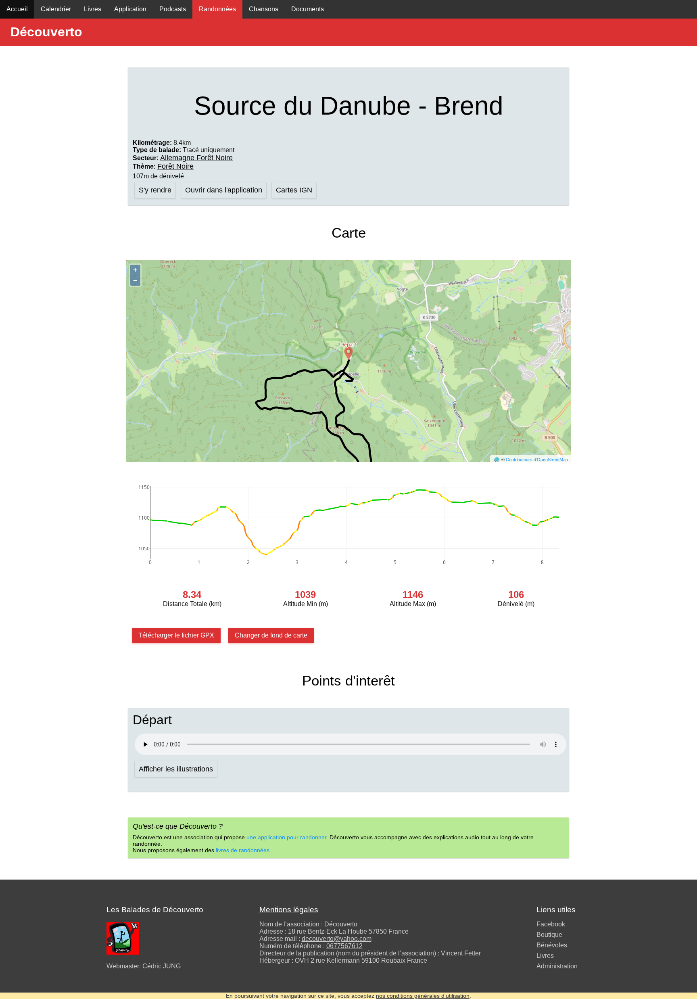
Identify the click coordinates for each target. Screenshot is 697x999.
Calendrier (56, 9)
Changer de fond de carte (271, 635)
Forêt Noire (175, 166)
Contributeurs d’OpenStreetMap (537, 459)
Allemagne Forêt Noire (196, 158)
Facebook (550, 924)
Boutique (549, 934)
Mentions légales (288, 909)
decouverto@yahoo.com (336, 938)
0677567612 (344, 946)
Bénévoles (551, 945)
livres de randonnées (242, 850)
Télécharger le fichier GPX (176, 635)
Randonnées (217, 9)
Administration (557, 966)
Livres (92, 9)
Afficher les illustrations (176, 769)
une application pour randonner (286, 837)
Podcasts (172, 9)
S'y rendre (155, 190)
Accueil (17, 9)
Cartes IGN (294, 190)
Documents (307, 9)
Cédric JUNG (161, 966)
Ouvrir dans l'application (223, 190)
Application (130, 9)
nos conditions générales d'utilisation (423, 996)
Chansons (263, 9)
